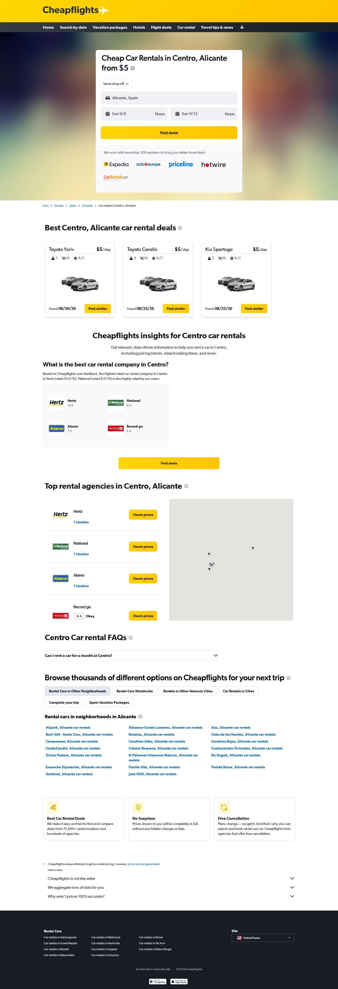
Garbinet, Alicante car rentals (69, 774)
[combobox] (116, 84)
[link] (169, 463)
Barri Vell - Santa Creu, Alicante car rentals (79, 734)
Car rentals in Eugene (104, 949)
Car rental (186, 27)
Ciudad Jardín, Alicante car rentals (73, 748)
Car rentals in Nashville (105, 943)
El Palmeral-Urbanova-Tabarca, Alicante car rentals (163, 757)
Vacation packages (110, 27)
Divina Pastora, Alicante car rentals (73, 755)
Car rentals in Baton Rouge (155, 949)
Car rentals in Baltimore (105, 937)
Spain (72, 205)
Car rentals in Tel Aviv (152, 943)
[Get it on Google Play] (158, 982)
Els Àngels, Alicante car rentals (235, 755)
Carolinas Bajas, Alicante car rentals (239, 741)
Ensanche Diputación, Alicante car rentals (79, 767)
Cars (45, 205)
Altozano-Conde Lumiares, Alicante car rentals (165, 727)
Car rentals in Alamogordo (60, 937)
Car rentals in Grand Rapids (60, 943)
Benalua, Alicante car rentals (151, 734)
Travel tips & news (217, 27)
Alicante (87, 205)
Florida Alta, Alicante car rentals (154, 767)
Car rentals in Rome (151, 937)
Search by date (73, 27)
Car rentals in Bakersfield (59, 955)
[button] (132, 69)
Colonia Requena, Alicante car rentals (158, 748)
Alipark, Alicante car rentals (68, 727)
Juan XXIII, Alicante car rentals (152, 774)
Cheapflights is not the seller (71, 878)
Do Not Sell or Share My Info (153, 969)
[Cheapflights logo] (70, 10)
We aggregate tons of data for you (76, 887)
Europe (58, 205)
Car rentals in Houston (105, 955)
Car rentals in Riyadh (56, 949)
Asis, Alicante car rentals (230, 727)
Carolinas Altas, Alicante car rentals (157, 741)
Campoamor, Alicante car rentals (72, 741)
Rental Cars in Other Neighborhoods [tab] (77, 691)
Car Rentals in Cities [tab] (238, 691)
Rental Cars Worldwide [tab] (135, 691)
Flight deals (161, 27)
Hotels (139, 27)
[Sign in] (242, 27)
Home (48, 27)
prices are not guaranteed (143, 864)
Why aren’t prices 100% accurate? (76, 896)
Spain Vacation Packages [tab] (109, 702)
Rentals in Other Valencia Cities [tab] (188, 691)
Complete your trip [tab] (64, 702)
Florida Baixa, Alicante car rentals (238, 767)
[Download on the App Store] (179, 982)
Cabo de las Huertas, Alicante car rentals (243, 734)
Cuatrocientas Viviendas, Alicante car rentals (247, 748)
